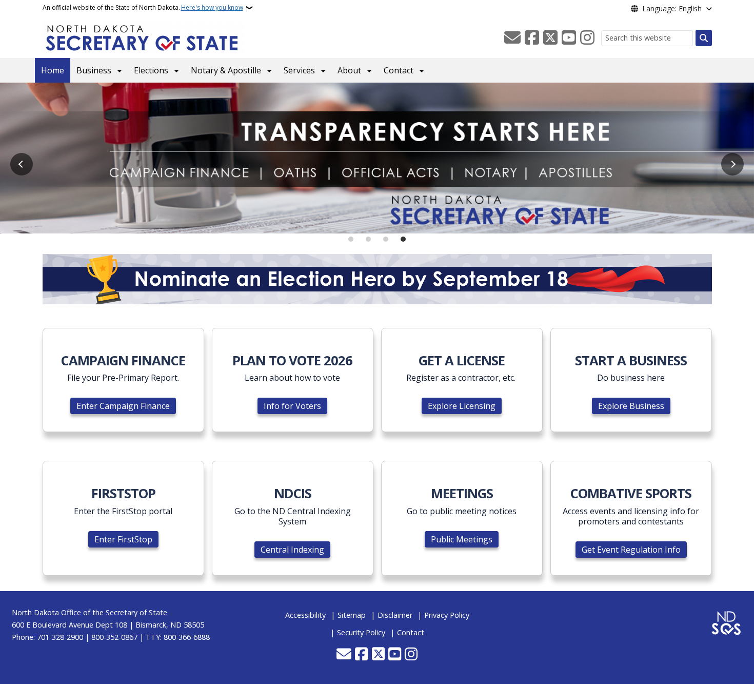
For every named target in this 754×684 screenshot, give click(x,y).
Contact (398, 70)
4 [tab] (403, 239)
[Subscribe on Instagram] (587, 38)
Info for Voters (292, 406)
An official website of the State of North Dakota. (143, 7)
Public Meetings (461, 539)
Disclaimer (395, 615)
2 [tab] (368, 239)
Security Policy (361, 632)
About (349, 70)
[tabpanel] (377, 158)
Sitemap (352, 615)
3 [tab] (385, 239)
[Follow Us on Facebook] (532, 38)
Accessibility (305, 615)
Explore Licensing (461, 406)
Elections (151, 70)
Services (299, 70)
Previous (21, 164)
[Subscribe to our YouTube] (569, 38)
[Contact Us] (512, 38)
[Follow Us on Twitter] (550, 38)
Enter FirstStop (123, 539)
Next (732, 164)
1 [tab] (350, 239)
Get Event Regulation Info (631, 549)
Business (93, 70)
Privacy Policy (446, 615)
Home (52, 70)
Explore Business (631, 406)
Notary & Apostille (226, 70)
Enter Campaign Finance (123, 406)
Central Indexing (292, 549)
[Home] (144, 36)
